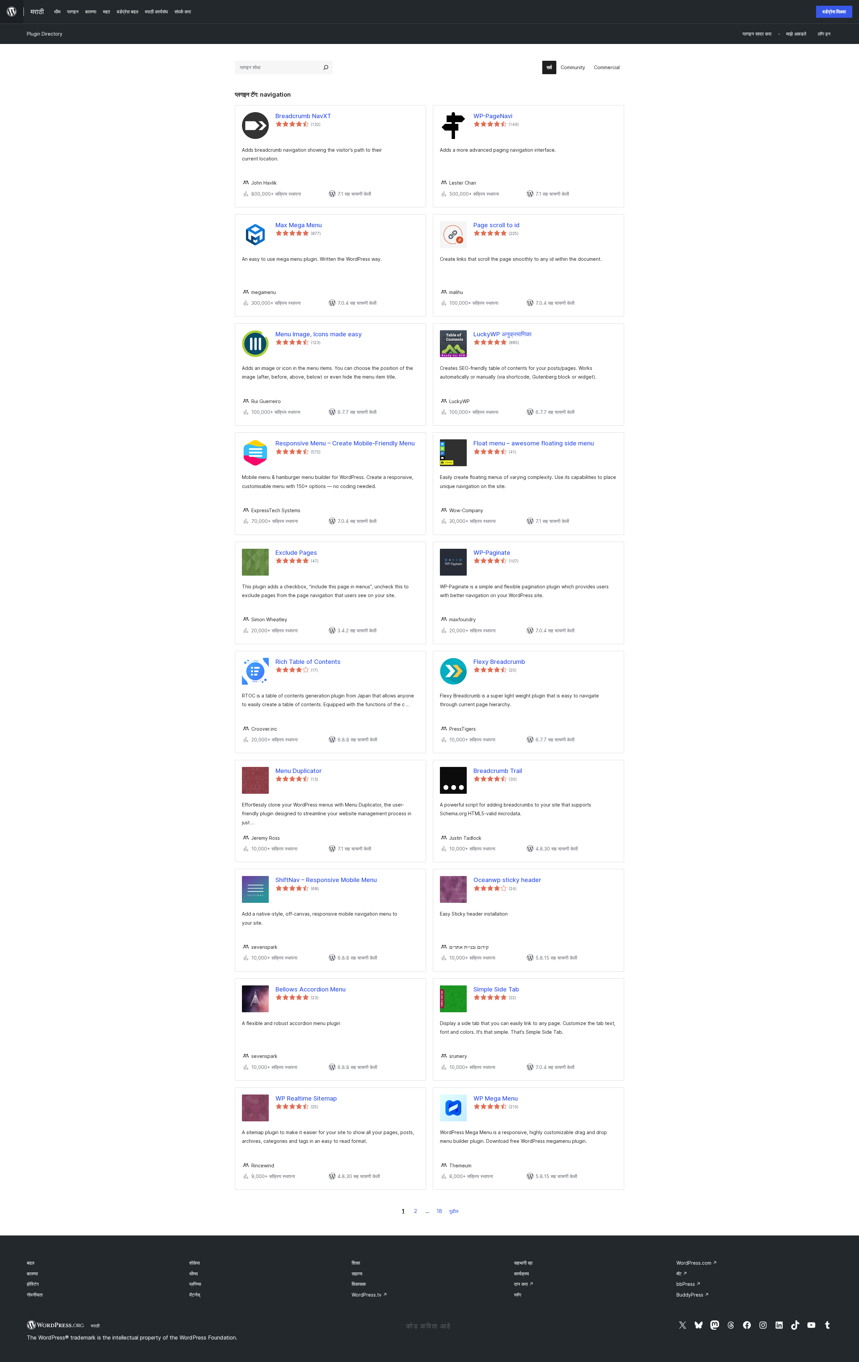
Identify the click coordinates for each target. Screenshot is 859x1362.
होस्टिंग (33, 1284)
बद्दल (30, 1263)
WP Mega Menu (495, 1098)
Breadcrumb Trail (497, 770)
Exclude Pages (296, 552)
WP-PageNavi (492, 115)
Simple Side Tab (496, 989)
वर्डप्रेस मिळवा (834, 11)
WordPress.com (696, 1263)
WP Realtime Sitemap (306, 1098)
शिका (356, 1263)
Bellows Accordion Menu (310, 989)
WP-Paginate (491, 552)
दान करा (524, 1284)
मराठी (95, 1325)
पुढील (453, 1211)
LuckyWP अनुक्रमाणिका (502, 334)
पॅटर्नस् (194, 1295)
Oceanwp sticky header (507, 879)
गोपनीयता (35, 1295)
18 (439, 1211)
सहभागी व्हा (523, 1263)
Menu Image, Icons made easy (318, 334)
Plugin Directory (44, 34)
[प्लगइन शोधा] (326, 67)
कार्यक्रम (521, 1273)
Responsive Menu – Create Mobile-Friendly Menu (345, 443)
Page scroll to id (496, 225)
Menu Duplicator (298, 770)
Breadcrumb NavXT (303, 115)
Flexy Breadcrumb (499, 661)
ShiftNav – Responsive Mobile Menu (326, 879)
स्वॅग (517, 1295)
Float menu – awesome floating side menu (533, 443)
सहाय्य (357, 1273)
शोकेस (194, 1263)
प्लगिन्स (195, 1284)
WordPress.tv (369, 1295)
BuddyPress (692, 1295)
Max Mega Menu (298, 225)
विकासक (359, 1284)
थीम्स (193, 1273)
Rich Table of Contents (308, 661)
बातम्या (32, 1273)
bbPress (688, 1284)
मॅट (681, 1273)
